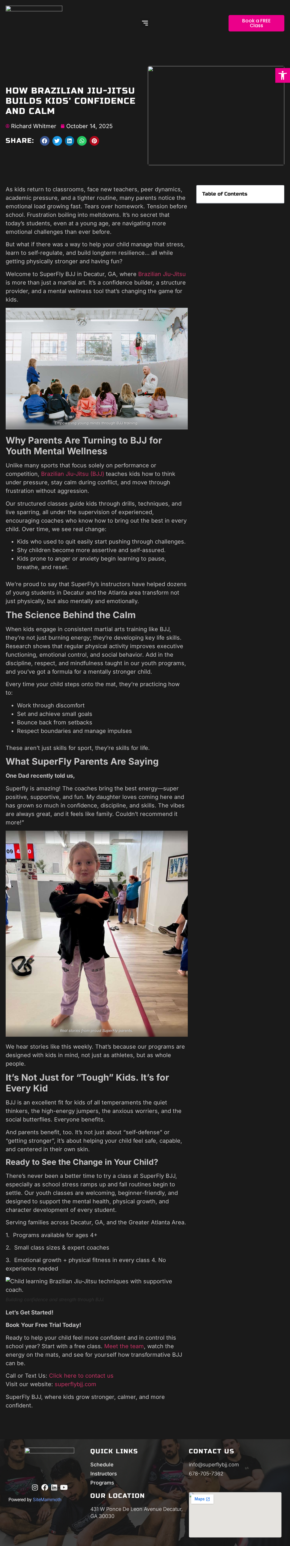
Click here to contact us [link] (81, 1375)
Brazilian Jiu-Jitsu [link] (162, 274)
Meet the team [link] (124, 1346)
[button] (145, 23)
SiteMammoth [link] (47, 1499)
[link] (282, 75)
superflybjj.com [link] (75, 1384)
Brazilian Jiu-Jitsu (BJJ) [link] (71, 473)
